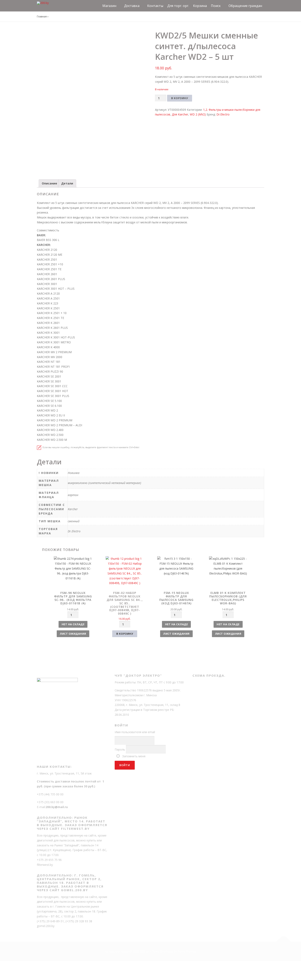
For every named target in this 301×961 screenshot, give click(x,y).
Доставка (131, 5)
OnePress (166, 951)
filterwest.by (45, 865)
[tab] (49, 183)
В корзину (179, 98)
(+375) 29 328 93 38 (79, 921)
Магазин (109, 5)
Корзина (200, 5)
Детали (67, 183)
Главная (42, 16)
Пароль (120, 749)
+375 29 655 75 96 (49, 860)
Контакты (155, 5)
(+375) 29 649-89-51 (50, 921)
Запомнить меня (133, 756)
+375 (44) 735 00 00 (50, 794)
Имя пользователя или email (135, 732)
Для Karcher (180, 114)
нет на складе (73, 624)
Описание (49, 183)
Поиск (216, 5)
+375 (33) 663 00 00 (50, 802)
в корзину (124, 633)
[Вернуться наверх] (283, 942)
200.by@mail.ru (57, 807)
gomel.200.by (45, 926)
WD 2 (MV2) (198, 114)
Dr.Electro (223, 114)
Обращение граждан (245, 5)
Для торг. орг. (178, 5)
